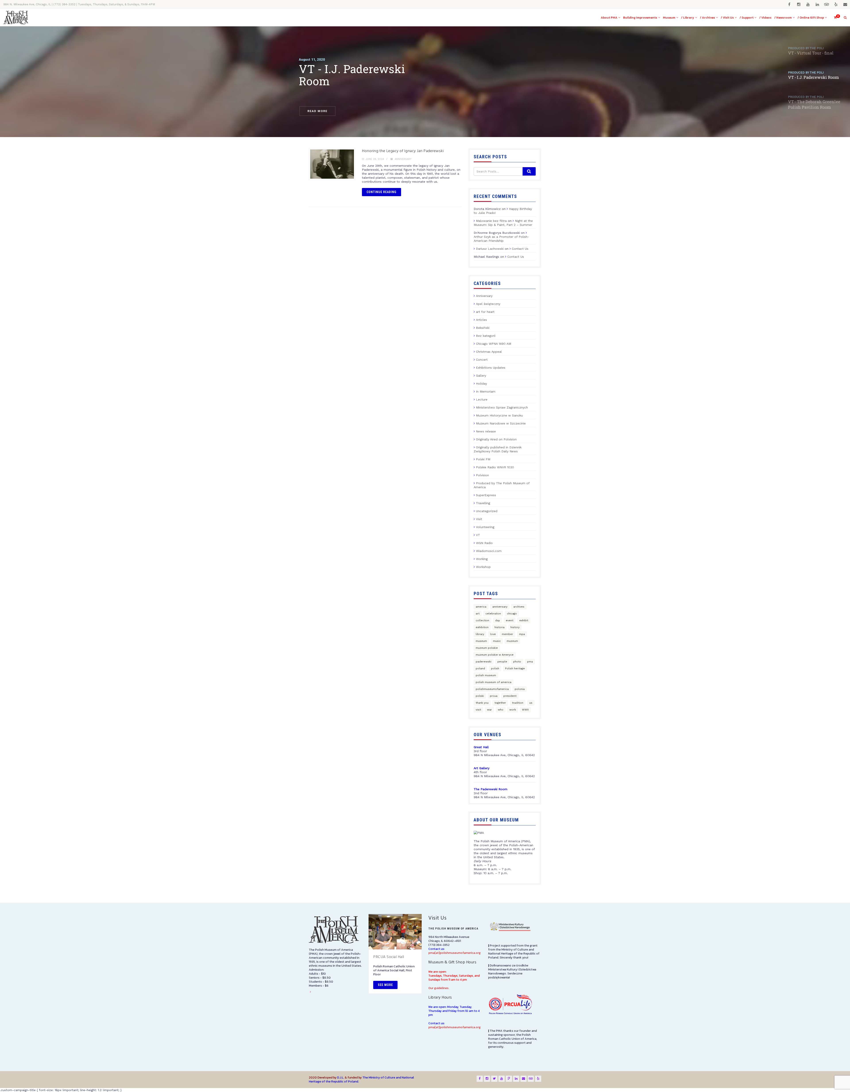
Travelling (483, 503)
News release (486, 431)
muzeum (512, 641)
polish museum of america (493, 682)
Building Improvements (640, 17)
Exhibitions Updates (490, 367)
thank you (482, 702)
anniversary (499, 606)
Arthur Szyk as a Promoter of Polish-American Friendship (501, 238)
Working (482, 559)
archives (518, 606)
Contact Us (520, 248)
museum (481, 641)
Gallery (481, 375)
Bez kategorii (485, 335)
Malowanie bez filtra (491, 221)
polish (495, 668)
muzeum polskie (487, 647)
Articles (481, 319)
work (512, 709)
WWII (525, 709)
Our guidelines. (438, 988)
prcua (493, 695)
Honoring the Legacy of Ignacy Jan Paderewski (403, 151)
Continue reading (381, 192)
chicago (512, 613)
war (489, 709)
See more (385, 985)
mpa (522, 634)
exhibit (523, 620)
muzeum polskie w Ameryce (495, 654)
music (497, 641)
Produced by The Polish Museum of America (501, 485)
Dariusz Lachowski (490, 248)
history (515, 627)
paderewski (483, 661)
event (509, 620)
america (481, 606)
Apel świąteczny (488, 304)
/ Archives (707, 17)
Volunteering (485, 527)
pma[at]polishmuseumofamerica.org (454, 953)
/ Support (746, 17)
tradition (517, 702)
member (507, 634)
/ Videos (765, 17)
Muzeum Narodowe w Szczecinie (501, 423)
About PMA (609, 17)
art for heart (485, 312)
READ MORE (317, 111)
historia (499, 627)
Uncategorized (486, 511)
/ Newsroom (783, 17)
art (477, 613)
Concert (482, 359)
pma (530, 661)
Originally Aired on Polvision (496, 439)
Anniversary (403, 159)
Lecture (481, 399)
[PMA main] (15, 17)
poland (480, 668)
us (530, 702)
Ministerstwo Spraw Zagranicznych (502, 407)
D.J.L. (340, 1077)
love (493, 634)
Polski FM (483, 459)
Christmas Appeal (489, 351)
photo (517, 661)
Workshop (483, 567)
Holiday (481, 383)
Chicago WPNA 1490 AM (493, 343)
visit (478, 709)
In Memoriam (485, 391)
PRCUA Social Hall (388, 957)
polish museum (486, 675)
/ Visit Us (727, 17)
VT (478, 535)
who (500, 709)
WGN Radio (484, 543)
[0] (833, 17)
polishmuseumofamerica (492, 689)
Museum (669, 17)
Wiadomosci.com (489, 551)
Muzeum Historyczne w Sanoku (499, 415)
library (480, 634)
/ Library (687, 17)
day (497, 620)
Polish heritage (515, 668)
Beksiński (482, 327)
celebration (493, 613)
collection (482, 620)
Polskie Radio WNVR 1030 (495, 467)
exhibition (482, 627)
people (502, 661)
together (500, 702)
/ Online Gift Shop (811, 17)
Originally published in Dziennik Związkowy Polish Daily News (498, 449)
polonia (520, 689)
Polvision (482, 475)
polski (480, 695)
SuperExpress (486, 495)
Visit (479, 519)
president (509, 695)
